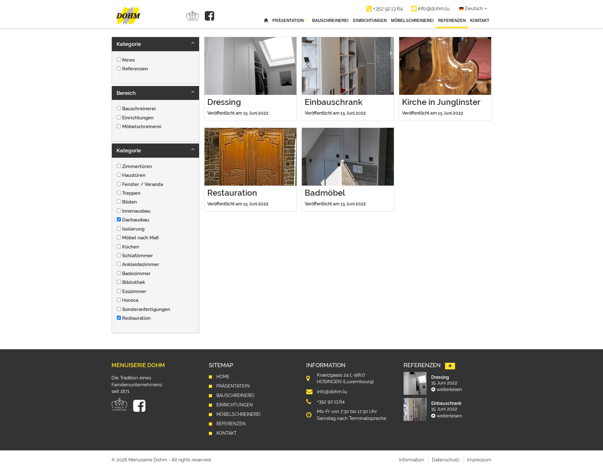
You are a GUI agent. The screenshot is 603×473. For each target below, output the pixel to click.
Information (411, 460)
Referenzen (452, 20)
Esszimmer (134, 291)
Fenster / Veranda (142, 184)
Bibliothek (133, 282)
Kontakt (479, 20)
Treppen (131, 193)
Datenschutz (445, 460)
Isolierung (133, 229)
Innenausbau (136, 211)
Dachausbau (135, 220)
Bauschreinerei (330, 20)
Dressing (224, 102)
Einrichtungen (370, 20)
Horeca (130, 300)
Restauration (136, 318)
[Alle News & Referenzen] (450, 366)
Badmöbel (325, 193)
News (128, 60)
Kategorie (129, 44)
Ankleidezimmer (140, 264)
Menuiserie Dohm (138, 365)
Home (223, 376)
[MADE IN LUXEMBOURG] (192, 15)
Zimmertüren (137, 166)
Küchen (130, 247)
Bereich (126, 93)
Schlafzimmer (137, 255)
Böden (129, 202)
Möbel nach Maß (140, 238)
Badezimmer (136, 273)
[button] (155, 44)
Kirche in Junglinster (441, 102)
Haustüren (133, 175)
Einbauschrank (333, 102)
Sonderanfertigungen (146, 309)
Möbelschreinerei (412, 20)
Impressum (479, 460)
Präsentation (233, 386)
